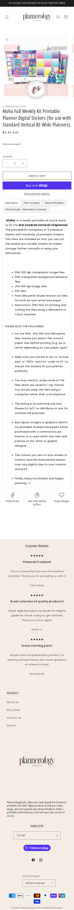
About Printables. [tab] (54, 202)
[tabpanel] (37, 350)
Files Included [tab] (32, 202)
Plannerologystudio (30, 907)
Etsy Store (13, 710)
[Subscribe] (56, 835)
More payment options (37, 193)
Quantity (7, 156)
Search (11, 725)
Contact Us (14, 717)
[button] (7, 17)
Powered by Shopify (52, 907)
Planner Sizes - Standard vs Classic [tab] (26, 209)
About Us (12, 702)
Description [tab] (11, 202)
